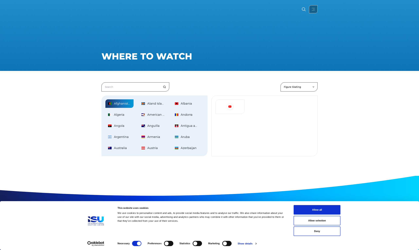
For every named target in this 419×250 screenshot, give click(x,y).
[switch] (168, 243)
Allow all (317, 209)
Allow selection (317, 220)
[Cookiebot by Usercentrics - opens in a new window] (96, 243)
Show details (245, 243)
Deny (317, 231)
